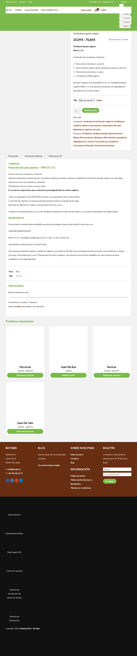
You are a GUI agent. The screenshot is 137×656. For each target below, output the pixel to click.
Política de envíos (78, 476)
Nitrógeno (98, 137)
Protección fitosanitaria (104, 145)
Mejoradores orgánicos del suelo (86, 129)
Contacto (22, 2)
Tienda (18, 10)
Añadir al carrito (90, 110)
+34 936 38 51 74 (94, 2)
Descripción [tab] (13, 156)
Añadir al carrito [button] (68, 375)
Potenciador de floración (83, 145)
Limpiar (99, 100)
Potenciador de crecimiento (106, 141)
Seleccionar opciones (25, 375)
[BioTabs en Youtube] (16, 480)
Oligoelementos (80, 141)
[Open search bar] (109, 35)
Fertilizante (87, 133)
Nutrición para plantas (117, 137)
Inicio (9, 10)
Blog (30, 2)
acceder (17, 306)
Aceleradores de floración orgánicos (98, 121)
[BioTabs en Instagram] (12, 480)
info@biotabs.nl (107, 2)
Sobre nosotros (11, 2)
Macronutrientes (116, 133)
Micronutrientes (87, 137)
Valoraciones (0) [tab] (55, 156)
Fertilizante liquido (100, 133)
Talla (75, 100)
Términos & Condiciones (81, 488)
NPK (106, 137)
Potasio (91, 141)
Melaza (76, 137)
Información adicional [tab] (33, 156)
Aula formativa (49, 10)
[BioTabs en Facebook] (7, 480)
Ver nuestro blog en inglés (49, 465)
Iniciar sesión (86, 10)
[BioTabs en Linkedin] (21, 480)
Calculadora (31, 10)
